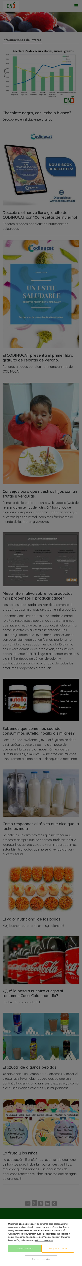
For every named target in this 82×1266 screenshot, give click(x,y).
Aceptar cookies (24, 1248)
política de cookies (43, 1240)
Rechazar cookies (41, 1259)
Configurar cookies (57, 1248)
